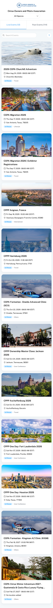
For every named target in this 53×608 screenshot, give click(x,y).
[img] (26, 5)
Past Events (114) (39, 25)
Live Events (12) (13, 25)
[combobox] (26, 16)
